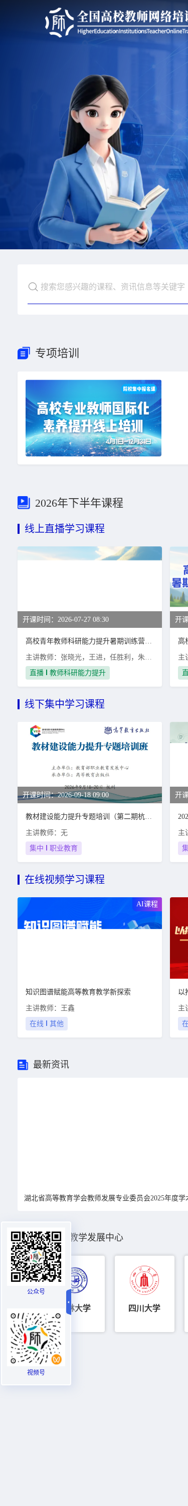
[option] (75, 1294)
